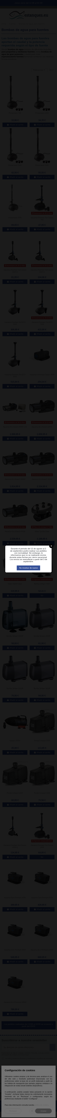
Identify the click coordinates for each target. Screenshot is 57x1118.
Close (51, 546)
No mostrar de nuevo (28, 568)
